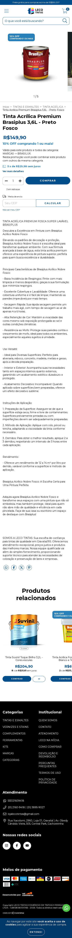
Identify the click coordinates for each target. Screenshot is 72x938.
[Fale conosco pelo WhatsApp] (66, 908)
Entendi (36, 932)
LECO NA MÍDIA (49, 740)
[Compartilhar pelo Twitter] (22, 569)
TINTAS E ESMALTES (26, 106)
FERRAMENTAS (13, 740)
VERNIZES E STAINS (15, 727)
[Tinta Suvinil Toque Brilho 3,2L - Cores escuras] (39, 679)
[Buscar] (65, 21)
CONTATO (45, 727)
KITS (5, 746)
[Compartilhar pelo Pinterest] (29, 569)
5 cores (24, 648)
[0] (65, 11)
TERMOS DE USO (50, 772)
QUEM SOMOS (48, 720)
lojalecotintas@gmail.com (23, 814)
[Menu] (6, 11)
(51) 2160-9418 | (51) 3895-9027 (26, 807)
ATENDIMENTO (48, 733)
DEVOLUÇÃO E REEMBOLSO (48, 755)
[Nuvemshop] (13, 913)
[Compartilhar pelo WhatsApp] (6, 568)
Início (6, 106)
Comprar (17, 679)
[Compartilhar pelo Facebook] (14, 569)
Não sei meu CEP (11, 209)
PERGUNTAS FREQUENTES (47, 765)
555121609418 (16, 800)
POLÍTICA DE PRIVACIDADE (48, 781)
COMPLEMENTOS (14, 733)
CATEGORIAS (11, 760)
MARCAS (8, 753)
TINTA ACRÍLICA (53, 106)
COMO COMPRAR (50, 746)
